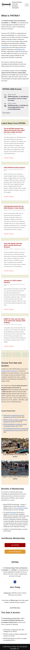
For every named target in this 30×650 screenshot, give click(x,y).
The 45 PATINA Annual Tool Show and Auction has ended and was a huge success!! (14, 130)
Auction (21, 169)
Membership (7, 593)
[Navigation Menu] (27, 5)
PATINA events (20, 49)
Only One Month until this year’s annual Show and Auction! (13, 245)
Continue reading (9, 158)
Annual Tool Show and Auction (9, 371)
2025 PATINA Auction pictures (14, 167)
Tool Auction (13, 512)
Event (14, 134)
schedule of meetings (22, 508)
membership (4, 47)
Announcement (15, 169)
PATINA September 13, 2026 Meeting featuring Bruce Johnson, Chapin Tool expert (18, 98)
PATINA (14, 570)
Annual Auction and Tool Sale (11, 618)
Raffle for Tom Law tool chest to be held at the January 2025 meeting (14, 320)
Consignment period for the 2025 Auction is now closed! (14, 207)
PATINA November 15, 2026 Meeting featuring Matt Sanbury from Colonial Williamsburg (18, 107)
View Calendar (6, 113)
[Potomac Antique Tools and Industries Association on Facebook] (15, 581)
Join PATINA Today (15, 607)
